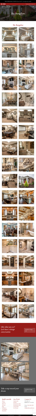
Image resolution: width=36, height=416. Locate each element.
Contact (3, 402)
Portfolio (15, 402)
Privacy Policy (16, 415)
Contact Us (33, 4)
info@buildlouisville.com (29, 408)
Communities (16, 406)
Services (3, 405)
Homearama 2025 (17, 403)
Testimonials (28, 4)
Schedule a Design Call (29, 330)
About (3, 401)
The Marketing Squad (24, 415)
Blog (3, 406)
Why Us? (4, 403)
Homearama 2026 (17, 405)
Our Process (15, 408)
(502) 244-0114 (30, 405)
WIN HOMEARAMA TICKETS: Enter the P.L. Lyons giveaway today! (18, 1)
